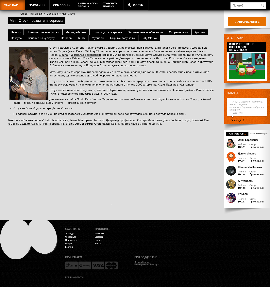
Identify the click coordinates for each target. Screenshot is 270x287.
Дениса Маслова (142, 262)
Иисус (186, 120)
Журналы (98, 38)
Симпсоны (61, 5)
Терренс (53, 123)
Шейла (63, 54)
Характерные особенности (145, 32)
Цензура (16, 38)
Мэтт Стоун (68, 13)
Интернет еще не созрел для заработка (241, 47)
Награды (66, 38)
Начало (16, 32)
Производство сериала (107, 32)
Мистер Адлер (130, 123)
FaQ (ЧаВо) (149, 38)
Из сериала (235, 38)
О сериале (53, 13)
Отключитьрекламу (110, 5)
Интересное (71, 240)
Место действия (76, 32)
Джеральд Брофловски (86, 54)
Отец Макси (102, 123)
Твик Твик (67, 123)
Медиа (68, 243)
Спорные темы (178, 32)
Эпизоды (69, 233)
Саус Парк (12, 5)
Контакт (69, 247)
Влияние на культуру (41, 38)
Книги (82, 38)
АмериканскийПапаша (88, 5)
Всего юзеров (258, 134)
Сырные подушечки (123, 38)
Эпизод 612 (237, 120)
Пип (44, 123)
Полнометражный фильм (43, 32)
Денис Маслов (247, 153)
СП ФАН (243, 194)
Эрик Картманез (248, 139)
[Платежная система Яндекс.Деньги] (71, 265)
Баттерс (99, 120)
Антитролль (245, 180)
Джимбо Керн (172, 120)
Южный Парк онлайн (31, 13)
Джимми (87, 123)
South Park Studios (89, 99)
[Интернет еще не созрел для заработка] (247, 78)
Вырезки (99, 237)
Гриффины (36, 5)
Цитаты (232, 92)
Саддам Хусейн (30, 123)
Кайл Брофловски (56, 120)
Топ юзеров (237, 133)
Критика (199, 32)
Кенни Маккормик (81, 120)
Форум (138, 5)
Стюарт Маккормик (149, 120)
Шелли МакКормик (250, 167)
